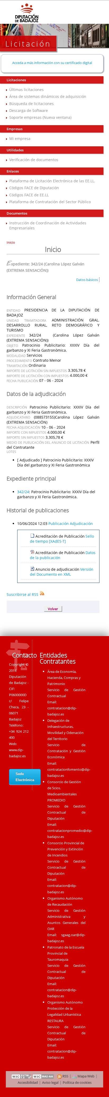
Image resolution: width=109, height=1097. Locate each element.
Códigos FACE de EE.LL (29, 194)
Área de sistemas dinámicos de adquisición (47, 96)
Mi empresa (19, 138)
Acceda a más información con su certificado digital (52, 62)
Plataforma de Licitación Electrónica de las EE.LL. (52, 180)
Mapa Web (85, 1076)
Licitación (28, 43)
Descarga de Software (28, 110)
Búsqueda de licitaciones (31, 103)
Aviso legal (50, 1082)
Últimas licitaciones (26, 89)
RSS (65, 1076)
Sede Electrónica (25, 777)
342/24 (23, 491)
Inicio (11, 242)
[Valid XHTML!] (21, 1076)
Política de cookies (77, 1082)
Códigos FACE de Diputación (34, 187)
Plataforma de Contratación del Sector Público (50, 201)
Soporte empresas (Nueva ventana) (40, 117)
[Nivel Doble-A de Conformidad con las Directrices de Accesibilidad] (43, 1076)
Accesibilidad (28, 1082)
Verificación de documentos (33, 159)
